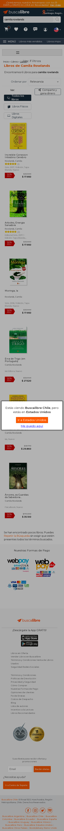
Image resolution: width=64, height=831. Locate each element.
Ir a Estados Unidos (32, 420)
